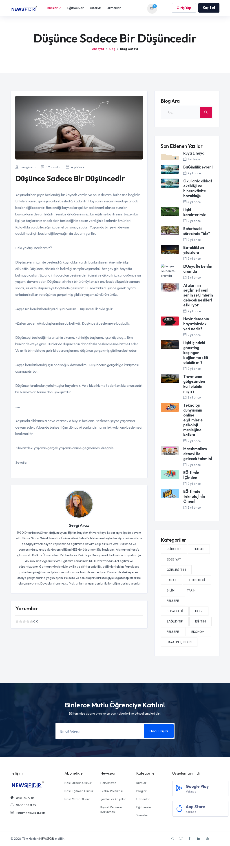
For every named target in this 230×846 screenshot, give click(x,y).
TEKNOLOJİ (197, 580)
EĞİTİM (200, 621)
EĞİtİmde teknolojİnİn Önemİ (194, 496)
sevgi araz (28, 167)
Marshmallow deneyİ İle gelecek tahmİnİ (197, 453)
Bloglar (141, 791)
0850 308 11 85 (25, 805)
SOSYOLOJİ (175, 611)
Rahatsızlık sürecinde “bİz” (196, 231)
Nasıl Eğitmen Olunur (78, 791)
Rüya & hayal (194, 153)
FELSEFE (173, 601)
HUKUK (199, 549)
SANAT (171, 580)
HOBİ (199, 611)
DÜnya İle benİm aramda (197, 269)
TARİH (191, 590)
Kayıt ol (209, 7)
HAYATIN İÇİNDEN (179, 642)
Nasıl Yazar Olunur (77, 799)
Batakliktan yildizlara (193, 250)
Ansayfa (98, 49)
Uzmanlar (114, 8)
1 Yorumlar (53, 167)
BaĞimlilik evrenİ (198, 167)
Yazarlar (95, 8)
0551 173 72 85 (25, 797)
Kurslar (52, 8)
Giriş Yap (184, 8)
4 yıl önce (77, 167)
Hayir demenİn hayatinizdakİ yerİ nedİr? (196, 324)
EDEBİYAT (174, 559)
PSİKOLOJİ (174, 549)
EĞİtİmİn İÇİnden (191, 475)
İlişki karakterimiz (194, 212)
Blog (112, 49)
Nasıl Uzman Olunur (78, 783)
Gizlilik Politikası (111, 791)
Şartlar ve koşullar (113, 799)
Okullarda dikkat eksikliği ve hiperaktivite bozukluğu (197, 188)
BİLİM (171, 590)
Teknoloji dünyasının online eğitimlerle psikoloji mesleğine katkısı (193, 420)
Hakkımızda (108, 783)
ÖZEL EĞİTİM (176, 570)
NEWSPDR (46, 839)
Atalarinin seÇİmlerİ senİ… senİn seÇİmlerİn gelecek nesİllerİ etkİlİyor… (198, 295)
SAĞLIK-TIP (175, 621)
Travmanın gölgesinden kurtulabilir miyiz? (194, 384)
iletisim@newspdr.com (30, 812)
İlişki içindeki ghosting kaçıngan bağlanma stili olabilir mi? (195, 352)
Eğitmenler (75, 8)
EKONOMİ (198, 632)
